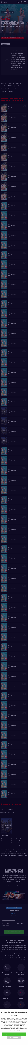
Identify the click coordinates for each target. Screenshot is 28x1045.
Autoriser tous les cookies (14, 1034)
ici (19, 1030)
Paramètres (14, 1037)
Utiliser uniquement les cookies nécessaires (14, 1042)
